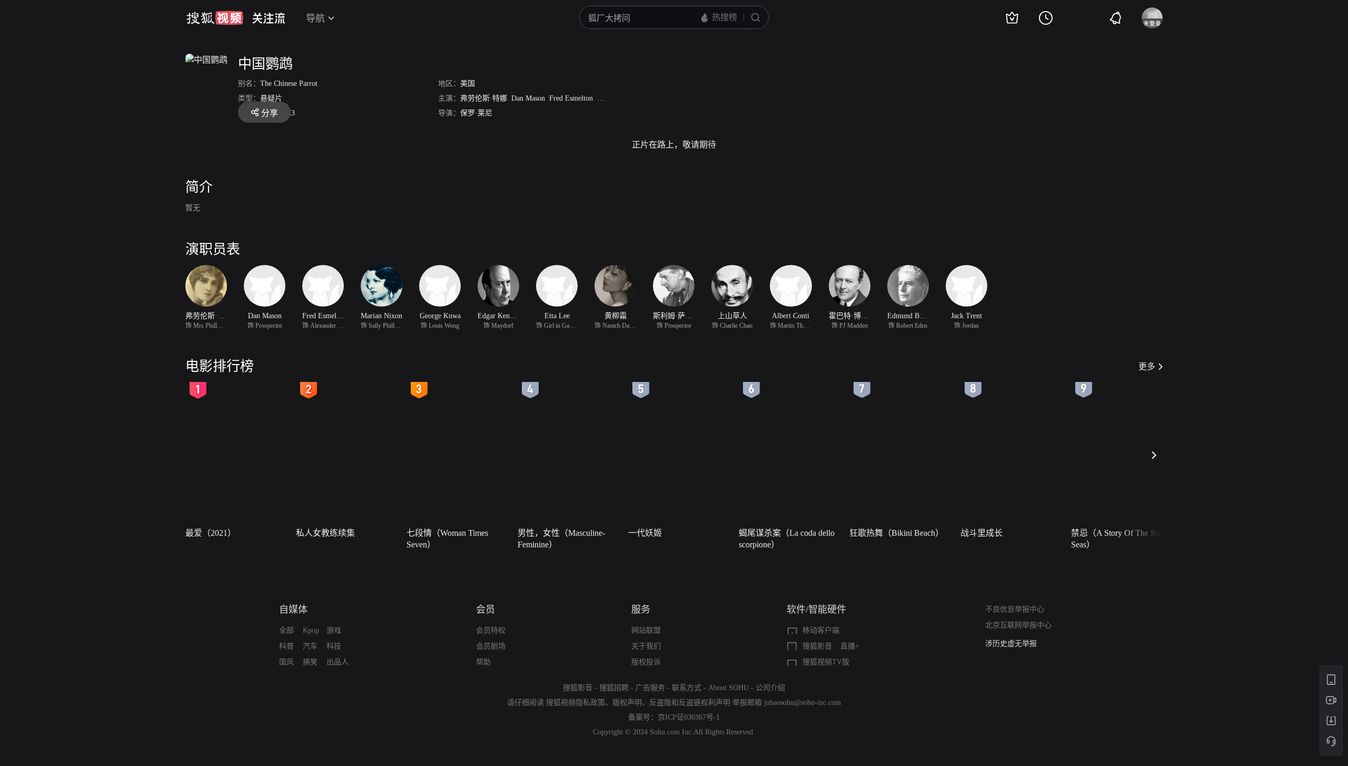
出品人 (337, 662)
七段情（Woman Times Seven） (447, 538)
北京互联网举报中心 (1018, 625)
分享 (269, 113)
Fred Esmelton (571, 98)
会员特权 (491, 630)
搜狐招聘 (614, 688)
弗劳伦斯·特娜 (483, 98)
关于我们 (646, 646)
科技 (333, 646)
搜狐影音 (817, 646)
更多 (1146, 366)
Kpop (311, 630)
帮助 (483, 662)
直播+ (849, 646)
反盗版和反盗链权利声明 (689, 702)
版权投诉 (646, 662)
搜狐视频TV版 (825, 662)
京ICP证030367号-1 (689, 717)
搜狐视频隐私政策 (575, 702)
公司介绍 (770, 688)
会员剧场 (491, 646)
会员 (485, 609)
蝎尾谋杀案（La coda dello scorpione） (787, 538)
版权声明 (627, 702)
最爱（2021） (210, 532)
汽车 (310, 646)
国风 (286, 662)
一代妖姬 (645, 532)
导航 (315, 18)
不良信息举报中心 (1014, 609)
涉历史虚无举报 (1011, 643)
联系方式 (686, 688)
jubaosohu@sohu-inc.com (802, 702)
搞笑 (310, 662)
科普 (286, 646)
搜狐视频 (214, 17)
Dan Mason (528, 98)
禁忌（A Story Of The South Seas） (1120, 538)
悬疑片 (271, 98)
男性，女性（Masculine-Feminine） (561, 538)
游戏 (333, 630)
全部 (286, 630)
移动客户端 (820, 630)
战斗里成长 (981, 532)
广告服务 (650, 688)
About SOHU (728, 688)
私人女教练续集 (325, 532)
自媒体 (293, 609)
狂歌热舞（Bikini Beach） (896, 532)
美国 (467, 83)
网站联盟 (646, 630)
